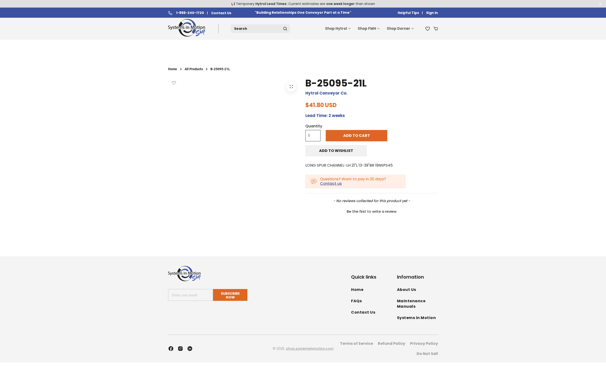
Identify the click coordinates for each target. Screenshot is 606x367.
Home (172, 69)
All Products (194, 69)
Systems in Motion (416, 317)
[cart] (435, 28)
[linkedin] (190, 348)
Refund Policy (391, 343)
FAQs (356, 301)
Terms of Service (356, 343)
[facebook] (171, 348)
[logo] (187, 29)
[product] (291, 87)
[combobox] (260, 28)
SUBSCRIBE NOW (230, 295)
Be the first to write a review (372, 211)
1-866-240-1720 (190, 13)
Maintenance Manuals (411, 303)
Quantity (313, 126)
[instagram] (180, 348)
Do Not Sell (427, 353)
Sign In (432, 13)
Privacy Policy (424, 343)
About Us (406, 289)
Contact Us (221, 13)
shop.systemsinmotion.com (310, 348)
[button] (371, 211)
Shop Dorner (398, 28)
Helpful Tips (408, 13)
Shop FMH (367, 28)
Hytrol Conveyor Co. (326, 93)
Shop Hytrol (336, 28)
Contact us (331, 183)
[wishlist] (427, 28)
